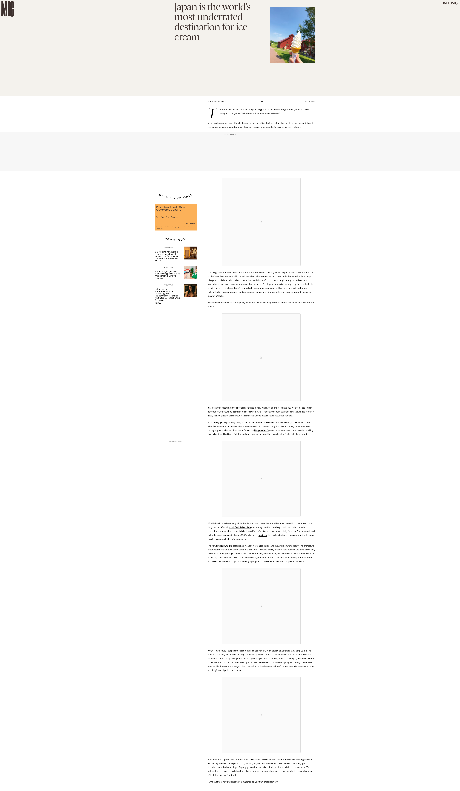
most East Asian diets (240, 527)
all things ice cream (263, 109)
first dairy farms (224, 546)
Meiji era (263, 535)
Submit (190, 223)
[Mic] (7, 9)
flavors (305, 662)
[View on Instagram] (261, 222)
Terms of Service (188, 227)
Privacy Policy (159, 228)
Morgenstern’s (261, 430)
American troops (305, 658)
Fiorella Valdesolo (218, 101)
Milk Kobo (281, 759)
